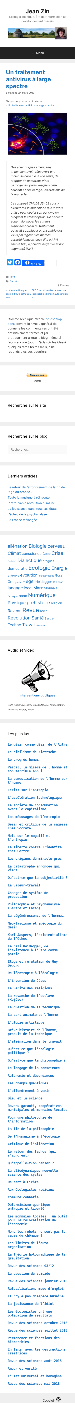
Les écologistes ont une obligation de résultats (30, 1313)
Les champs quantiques (28, 1083)
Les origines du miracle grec (35, 858)
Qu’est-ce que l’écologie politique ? (31, 1051)
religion (56, 603)
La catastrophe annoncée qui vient (34, 868)
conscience (32, 553)
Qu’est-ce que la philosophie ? (36, 1060)
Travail (29, 624)
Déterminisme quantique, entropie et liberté (30, 1207)
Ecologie (39, 567)
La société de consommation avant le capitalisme (33, 807)
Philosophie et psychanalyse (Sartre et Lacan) (34, 906)
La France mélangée (22, 520)
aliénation (18, 546)
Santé (13, 281)
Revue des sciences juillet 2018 (37, 1330)
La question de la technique (34, 1007)
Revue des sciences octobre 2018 (37, 1323)
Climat (14, 553)
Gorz (58, 575)
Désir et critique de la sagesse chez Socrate (37, 826)
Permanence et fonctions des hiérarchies (34, 1340)
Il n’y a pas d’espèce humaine (35, 1296)
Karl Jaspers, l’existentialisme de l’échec (37, 937)
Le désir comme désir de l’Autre (37, 744)
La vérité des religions (30, 988)
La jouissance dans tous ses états (32, 509)
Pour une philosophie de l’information (30, 1119)
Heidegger (43, 582)
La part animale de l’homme (33, 1015)
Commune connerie (23, 1197)
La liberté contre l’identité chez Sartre (35, 849)
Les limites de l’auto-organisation (29, 1245)
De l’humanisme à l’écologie (34, 1136)
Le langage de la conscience (34, 1068)
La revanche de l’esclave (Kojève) (31, 998)
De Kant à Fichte (23, 1182)
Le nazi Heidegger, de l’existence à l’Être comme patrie (33, 950)
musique (13, 596)
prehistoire (38, 602)
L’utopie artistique (26, 1022)
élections (41, 625)
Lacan (59, 582)
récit (43, 611)
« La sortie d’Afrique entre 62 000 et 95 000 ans (18, 294)
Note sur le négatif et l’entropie (29, 838)
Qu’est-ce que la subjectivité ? (37, 878)
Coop (46, 554)
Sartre (49, 618)
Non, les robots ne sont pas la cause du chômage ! (36, 1233)
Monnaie (51, 588)
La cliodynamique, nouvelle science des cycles (33, 1172)
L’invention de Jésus (27, 981)
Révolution (19, 618)
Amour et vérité (22, 1368)
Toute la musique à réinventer (29, 497)
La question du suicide (29, 1273)
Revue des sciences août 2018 (35, 1361)
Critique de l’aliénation (31, 1144)
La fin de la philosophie (31, 1129)
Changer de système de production (28, 895)
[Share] (25, 263)
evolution (29, 575)
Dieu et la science (25, 1098)
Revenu (15, 610)
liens (13, 276)
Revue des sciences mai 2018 (34, 1384)
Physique (17, 602)
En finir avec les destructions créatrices (36, 1351)
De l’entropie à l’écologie (33, 973)
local (28, 587)
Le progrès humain (24, 759)
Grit (11, 581)
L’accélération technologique (35, 798)
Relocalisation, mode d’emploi (35, 1289)
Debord (12, 561)
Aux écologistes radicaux (31, 1189)
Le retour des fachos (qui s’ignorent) (32, 1153)
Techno (14, 624)
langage (15, 587)
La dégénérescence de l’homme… (35, 916)
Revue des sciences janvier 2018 (37, 1281)
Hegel (28, 581)
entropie (13, 575)
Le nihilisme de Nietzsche (32, 752)
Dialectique (30, 560)
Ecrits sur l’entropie (28, 790)
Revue (30, 610)
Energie (59, 568)
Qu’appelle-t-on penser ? (31, 1163)
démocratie (18, 568)
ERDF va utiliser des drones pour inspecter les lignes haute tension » (50, 294)
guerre (18, 582)
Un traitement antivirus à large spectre (28, 79)
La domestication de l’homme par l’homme (37, 780)
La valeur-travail (24, 885)
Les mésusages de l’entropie (34, 817)
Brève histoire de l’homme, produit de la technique (33, 1032)
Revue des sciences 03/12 (31, 1266)
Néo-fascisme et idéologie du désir (35, 925)
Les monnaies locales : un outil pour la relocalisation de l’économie (37, 1220)
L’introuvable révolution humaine (31, 503)
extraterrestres (46, 575)
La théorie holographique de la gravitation (36, 1256)
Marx (38, 587)
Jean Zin (38, 11)
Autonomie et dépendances (31, 1076)
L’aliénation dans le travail (35, 1041)
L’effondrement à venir (29, 1091)
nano (23, 596)
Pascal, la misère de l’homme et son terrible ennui (37, 769)
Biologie (38, 546)
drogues (48, 561)
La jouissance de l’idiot (31, 1304)
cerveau (56, 546)
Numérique (42, 595)
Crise (57, 553)
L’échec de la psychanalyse (27, 514)
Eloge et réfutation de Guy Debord (33, 963)
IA (54, 581)
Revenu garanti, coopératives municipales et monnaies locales (37, 1108)
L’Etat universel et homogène (35, 1376)
